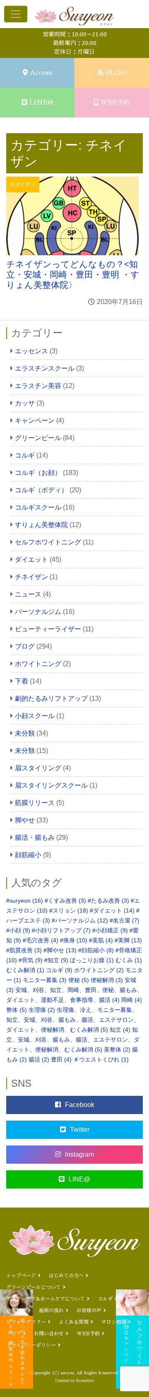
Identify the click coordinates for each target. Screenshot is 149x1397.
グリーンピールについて (33, 1287)
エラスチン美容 (38, 385)
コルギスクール (38, 507)
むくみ (128, 960)
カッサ (25, 403)
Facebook (79, 1104)
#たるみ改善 (108, 900)
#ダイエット (112, 910)
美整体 (117, 1049)
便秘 (78, 980)
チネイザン (31, 576)
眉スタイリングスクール (51, 785)
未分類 (25, 733)
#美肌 (101, 940)
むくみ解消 (25, 970)
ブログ (25, 646)
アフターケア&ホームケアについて (45, 1298)
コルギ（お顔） (38, 472)
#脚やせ (60, 950)
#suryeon (24, 900)
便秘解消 (107, 980)
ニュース (28, 594)
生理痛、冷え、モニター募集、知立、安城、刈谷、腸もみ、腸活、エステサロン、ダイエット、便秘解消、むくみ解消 (72, 1019)
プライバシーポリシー (31, 1345)
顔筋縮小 (28, 854)
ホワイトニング (38, 663)
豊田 (61, 1059)
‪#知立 (56, 960)
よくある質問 (74, 1322)
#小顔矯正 (110, 930)
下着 (21, 681)
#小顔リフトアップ (61, 930)
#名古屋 (124, 920)
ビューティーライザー (48, 629)
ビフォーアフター (26, 1322)
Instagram (79, 1154)
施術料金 (16, 1310)
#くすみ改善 (65, 900)
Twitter (79, 1129)
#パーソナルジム (80, 920)
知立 (120, 1029)
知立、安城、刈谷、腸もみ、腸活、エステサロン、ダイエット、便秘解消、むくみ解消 (72, 1039)
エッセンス (31, 351)
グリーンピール (38, 437)
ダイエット (31, 559)
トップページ (21, 1275)
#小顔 (18, 930)
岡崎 (131, 1000)
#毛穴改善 (40, 940)
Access (41, 72)
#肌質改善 (24, 950)
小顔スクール (35, 715)
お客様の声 (89, 1310)
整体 (16, 1009)
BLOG (116, 72)
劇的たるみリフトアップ (51, 698)
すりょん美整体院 (41, 524)
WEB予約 (115, 102)
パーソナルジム (38, 611)
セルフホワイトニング (48, 542)
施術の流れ (51, 1310)
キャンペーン (35, 420)
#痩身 (73, 940)
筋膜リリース (35, 802)
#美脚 (128, 940)
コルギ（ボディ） (41, 490)
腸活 (39, 1059)
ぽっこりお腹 (92, 960)
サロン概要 (113, 1322)
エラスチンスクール (44, 368)
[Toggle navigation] (15, 14)
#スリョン (68, 910)
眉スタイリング (38, 768)
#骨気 (31, 960)
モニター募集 (45, 980)
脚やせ (25, 820)
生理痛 (42, 1009)
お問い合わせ (49, 1333)
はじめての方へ (66, 1275)
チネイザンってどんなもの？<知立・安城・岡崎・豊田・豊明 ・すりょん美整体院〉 (72, 274)
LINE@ (41, 102)
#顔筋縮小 (96, 950)
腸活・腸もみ (35, 837)
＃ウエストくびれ (101, 1059)
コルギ (25, 455)
